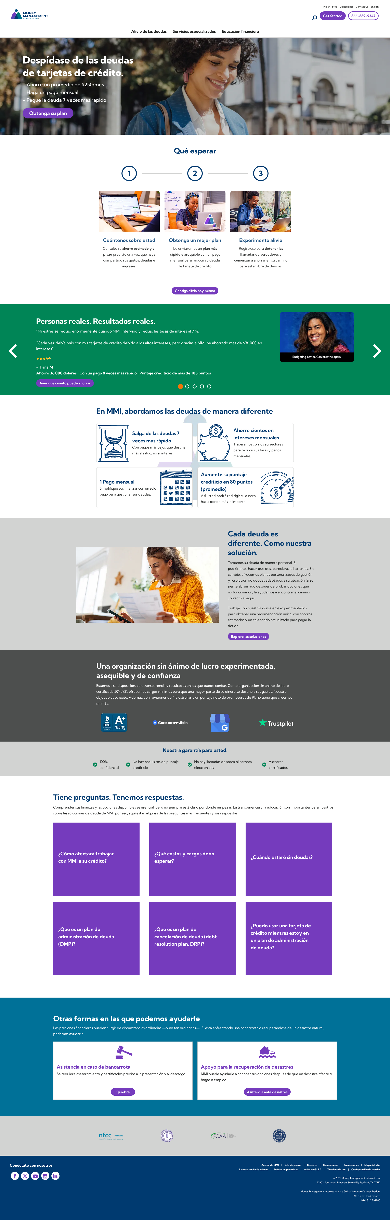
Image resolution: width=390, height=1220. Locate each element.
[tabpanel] (195, 349)
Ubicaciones (346, 6)
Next (377, 349)
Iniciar (326, 6)
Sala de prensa (293, 1164)
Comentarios (330, 1164)
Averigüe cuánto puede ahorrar (65, 383)
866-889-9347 (363, 16)
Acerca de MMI (270, 1164)
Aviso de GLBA (312, 1169)
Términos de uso (336, 1169)
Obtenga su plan (48, 113)
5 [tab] (209, 386)
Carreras (312, 1164)
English (375, 6)
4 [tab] (202, 386)
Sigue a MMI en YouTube (35, 1176)
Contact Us (362, 6)
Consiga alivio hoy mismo (195, 291)
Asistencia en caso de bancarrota (93, 1067)
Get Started (332, 16)
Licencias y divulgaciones (253, 1169)
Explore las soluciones (248, 636)
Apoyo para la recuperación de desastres (247, 1067)
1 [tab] (180, 386)
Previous (12, 349)
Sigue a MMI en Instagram (45, 1176)
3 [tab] (195, 386)
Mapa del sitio (372, 1164)
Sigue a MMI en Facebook (15, 1176)
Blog (334, 6)
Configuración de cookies (365, 1169)
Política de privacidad (286, 1169)
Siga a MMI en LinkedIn (55, 1176)
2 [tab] (187, 386)
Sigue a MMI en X (25, 1176)
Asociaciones (351, 1164)
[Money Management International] (29, 14)
